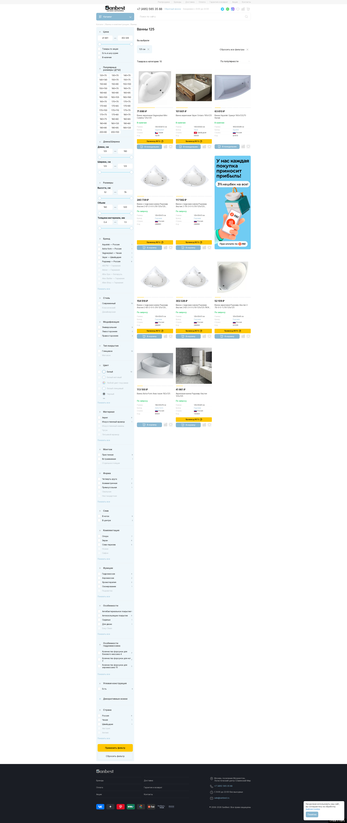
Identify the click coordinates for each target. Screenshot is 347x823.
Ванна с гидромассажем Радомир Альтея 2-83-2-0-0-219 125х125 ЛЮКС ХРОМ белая (193, 306)
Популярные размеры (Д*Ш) (112, 68)
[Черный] (104, 394)
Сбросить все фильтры (232, 49)
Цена (106, 31)
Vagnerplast (159, 130)
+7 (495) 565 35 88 (149, 9)
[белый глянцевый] (104, 388)
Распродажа (164, 2)
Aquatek (236, 130)
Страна (107, 710)
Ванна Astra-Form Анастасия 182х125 (153, 393)
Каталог (107, 16)
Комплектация (111, 530)
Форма (107, 473)
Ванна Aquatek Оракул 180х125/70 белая (230, 116)
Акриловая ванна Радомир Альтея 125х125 (191, 394)
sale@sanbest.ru (221, 798)
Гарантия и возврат (219, 2)
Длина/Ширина (111, 141)
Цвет (106, 365)
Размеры (108, 182)
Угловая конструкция (115, 683)
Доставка (190, 2)
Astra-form (159, 408)
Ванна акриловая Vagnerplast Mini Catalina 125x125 (152, 116)
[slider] (99, 44)
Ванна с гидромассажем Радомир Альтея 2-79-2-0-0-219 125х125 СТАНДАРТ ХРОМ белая (191, 205)
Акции (235, 2)
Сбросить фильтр (115, 756)
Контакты (246, 2)
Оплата (202, 2)
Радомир (158, 218)
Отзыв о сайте (337, 820)
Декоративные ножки (115, 698)
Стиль (106, 298)
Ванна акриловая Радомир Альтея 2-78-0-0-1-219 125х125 (231, 306)
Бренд (106, 238)
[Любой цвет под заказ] (104, 383)
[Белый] (104, 371)
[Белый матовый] (104, 377)
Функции (108, 568)
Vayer (196, 130)
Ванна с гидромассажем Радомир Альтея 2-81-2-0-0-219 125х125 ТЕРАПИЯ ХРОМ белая (152, 205)
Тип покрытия (110, 345)
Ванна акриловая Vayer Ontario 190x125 (194, 115)
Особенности (110, 605)
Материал (108, 411)
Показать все (104, 289)
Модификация (111, 321)
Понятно (312, 814)
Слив (106, 510)
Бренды (177, 2)
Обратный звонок (172, 9)
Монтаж (107, 449)
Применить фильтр (115, 748)
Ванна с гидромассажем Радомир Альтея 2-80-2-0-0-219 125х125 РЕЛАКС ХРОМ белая (152, 306)
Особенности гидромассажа (111, 644)
